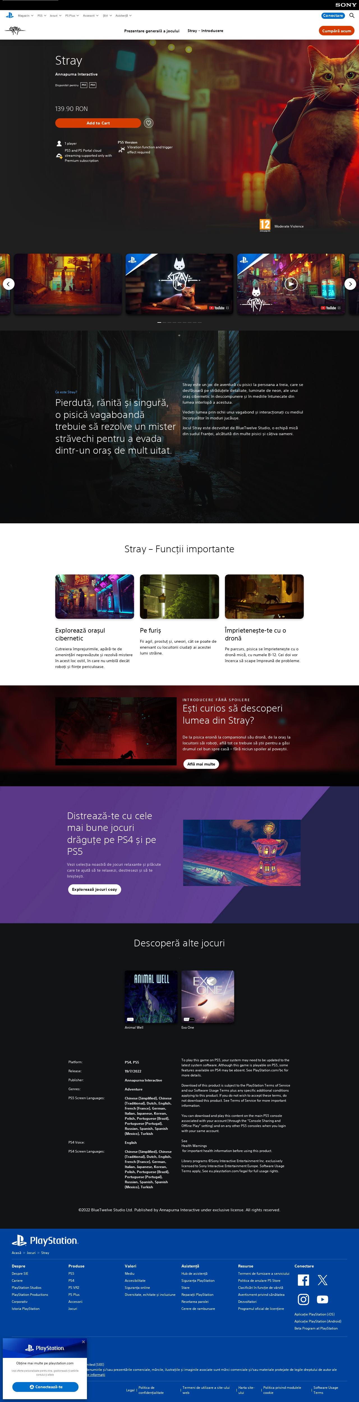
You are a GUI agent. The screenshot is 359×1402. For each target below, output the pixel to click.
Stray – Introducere (205, 30)
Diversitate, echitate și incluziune (150, 1294)
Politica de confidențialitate (151, 1390)
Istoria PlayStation (26, 1308)
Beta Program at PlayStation (316, 1328)
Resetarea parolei (195, 1301)
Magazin (23, 15)
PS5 (39, 15)
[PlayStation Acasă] (10, 15)
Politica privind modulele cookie (282, 1390)
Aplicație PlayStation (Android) (317, 1321)
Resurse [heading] (245, 1266)
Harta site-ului (246, 1390)
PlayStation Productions (30, 1294)
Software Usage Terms (326, 1390)
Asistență (121, 15)
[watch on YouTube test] (219, 308)
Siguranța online (137, 1287)
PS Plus (70, 15)
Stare (185, 1287)
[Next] (350, 284)
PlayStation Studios (27, 1287)
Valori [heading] (130, 1266)
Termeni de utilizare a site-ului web (206, 1390)
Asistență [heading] (190, 1266)
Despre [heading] (18, 1266)
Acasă (16, 1252)
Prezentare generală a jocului (152, 30)
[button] (179, 284)
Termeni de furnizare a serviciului (263, 1273)
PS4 (71, 1280)
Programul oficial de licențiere (261, 1308)
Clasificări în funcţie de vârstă (260, 1287)
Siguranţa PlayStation (198, 1280)
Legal (130, 1390)
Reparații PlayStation (197, 1294)
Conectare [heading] (304, 1266)
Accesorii (89, 15)
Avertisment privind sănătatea (261, 1294)
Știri (105, 15)
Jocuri (53, 15)
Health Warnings (194, 1146)
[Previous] (9, 284)
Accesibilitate (135, 1280)
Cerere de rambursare (198, 1308)
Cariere (17, 1280)
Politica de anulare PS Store (259, 1280)
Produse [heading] (76, 1266)
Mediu (129, 1273)
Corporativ (19, 1301)
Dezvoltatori (247, 1301)
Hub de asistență (194, 1273)
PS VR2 (73, 1287)
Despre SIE (20, 1273)
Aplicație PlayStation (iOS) (314, 1314)
